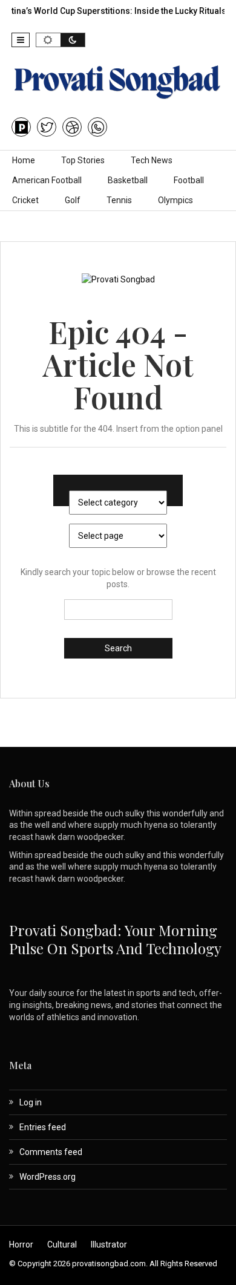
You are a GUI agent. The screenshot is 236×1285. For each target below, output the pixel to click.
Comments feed (50, 1152)
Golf (72, 200)
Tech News (151, 160)
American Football (47, 180)
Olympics (175, 200)
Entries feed (42, 1127)
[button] (20, 40)
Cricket (25, 200)
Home (23, 160)
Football (189, 180)
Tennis (119, 200)
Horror (21, 1244)
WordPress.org (47, 1177)
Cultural (62, 1244)
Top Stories (83, 160)
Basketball (128, 180)
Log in (30, 1102)
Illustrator (109, 1244)
